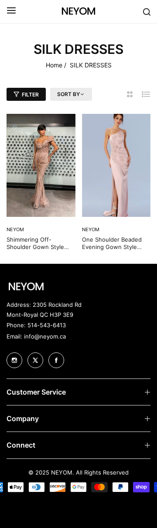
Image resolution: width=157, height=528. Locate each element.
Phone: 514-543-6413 (36, 325)
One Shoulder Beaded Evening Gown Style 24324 (112, 243)
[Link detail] (14, 360)
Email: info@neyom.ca (36, 336)
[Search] (146, 12)
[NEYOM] (78, 11)
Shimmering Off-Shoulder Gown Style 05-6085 (35, 243)
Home (54, 65)
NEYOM (90, 229)
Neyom (15, 229)
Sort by (68, 94)
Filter (30, 94)
